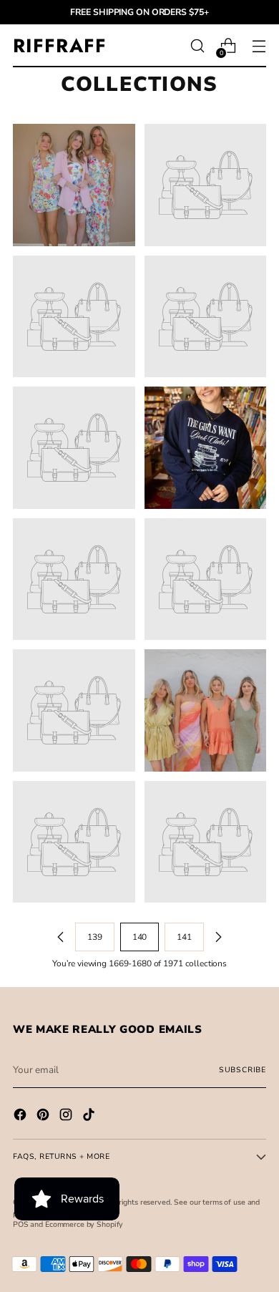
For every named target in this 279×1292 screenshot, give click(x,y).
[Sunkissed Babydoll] (206, 842)
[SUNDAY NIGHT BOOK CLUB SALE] (206, 448)
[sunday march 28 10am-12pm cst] (206, 317)
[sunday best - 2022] (206, 185)
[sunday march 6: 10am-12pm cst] (74, 448)
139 (94, 937)
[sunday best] (74, 185)
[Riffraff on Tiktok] (90, 1116)
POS (21, 1224)
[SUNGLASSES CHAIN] (74, 842)
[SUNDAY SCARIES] (74, 579)
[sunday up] (206, 579)
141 (184, 937)
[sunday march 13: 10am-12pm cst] (74, 317)
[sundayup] (74, 710)
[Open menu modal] (258, 46)
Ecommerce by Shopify (84, 1224)
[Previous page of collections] (60, 937)
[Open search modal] (197, 46)
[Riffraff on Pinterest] (44, 1116)
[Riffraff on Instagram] (67, 1116)
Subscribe (242, 1069)
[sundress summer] (206, 710)
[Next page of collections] (218, 937)
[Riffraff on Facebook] (21, 1116)
